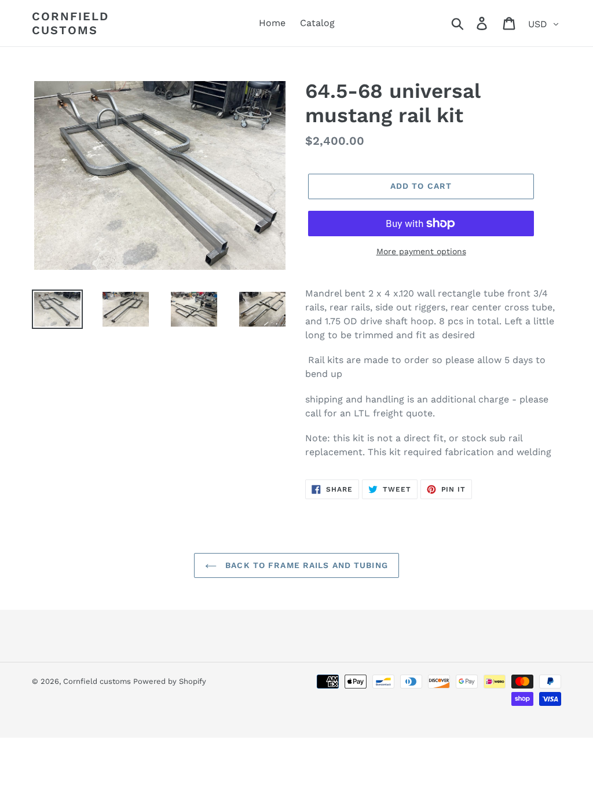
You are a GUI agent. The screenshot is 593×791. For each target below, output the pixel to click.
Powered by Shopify (169, 681)
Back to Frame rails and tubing (305, 565)
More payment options (421, 251)
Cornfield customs (70, 23)
